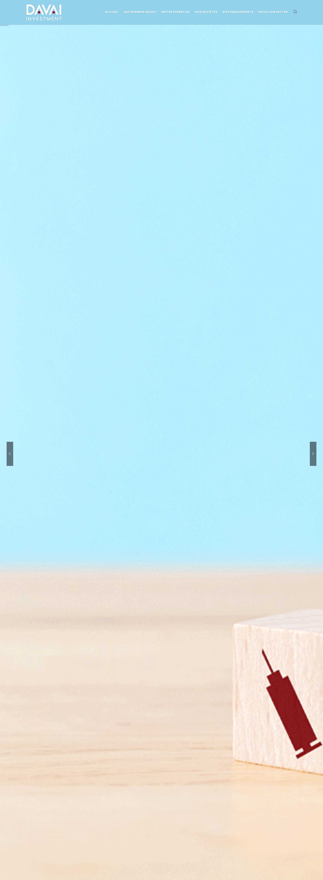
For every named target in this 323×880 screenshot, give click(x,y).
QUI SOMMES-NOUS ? (140, 11)
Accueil (112, 11)
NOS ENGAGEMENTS (237, 11)
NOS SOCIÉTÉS (206, 11)
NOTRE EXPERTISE (176, 11)
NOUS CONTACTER (273, 11)
